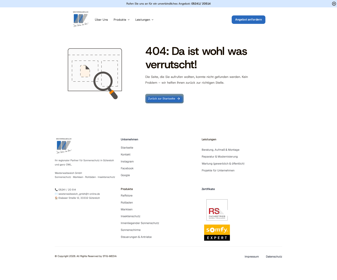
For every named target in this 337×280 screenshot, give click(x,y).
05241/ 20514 (201, 3)
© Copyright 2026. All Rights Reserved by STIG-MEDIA (86, 256)
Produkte (127, 189)
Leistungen (209, 139)
